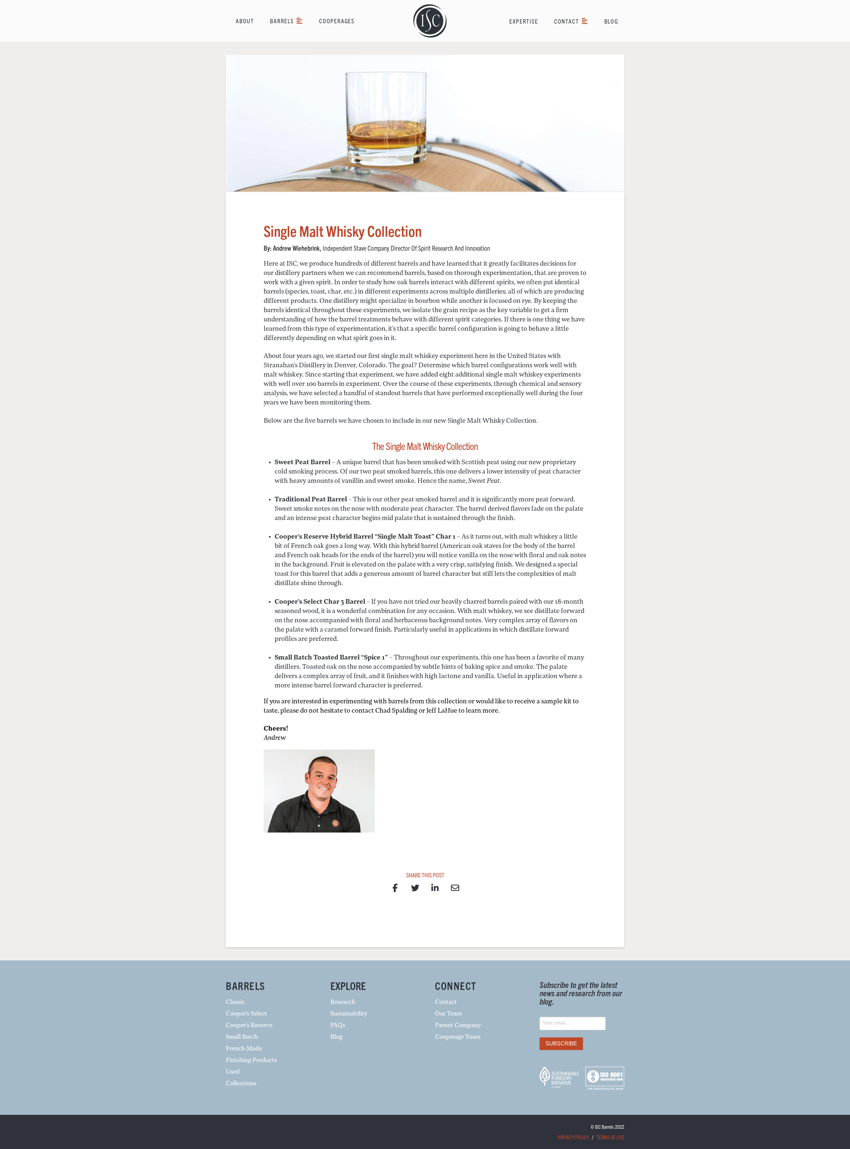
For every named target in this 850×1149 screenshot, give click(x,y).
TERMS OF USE (610, 1137)
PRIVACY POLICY (573, 1137)
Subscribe (561, 1043)
